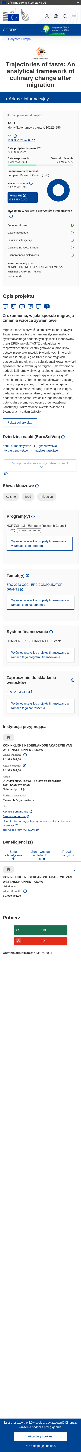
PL (47, 306)
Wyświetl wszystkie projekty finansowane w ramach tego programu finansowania (40, 655)
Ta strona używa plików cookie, (25, 1422)
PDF (43, 940)
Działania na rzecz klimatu (23, 247)
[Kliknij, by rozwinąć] (74, 870)
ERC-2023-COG (18, 692)
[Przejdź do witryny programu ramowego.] (41, 53)
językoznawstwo (46, 450)
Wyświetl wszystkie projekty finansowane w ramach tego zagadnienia (40, 602)
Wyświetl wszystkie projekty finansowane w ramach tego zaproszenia (40, 706)
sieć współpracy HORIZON (25, 830)
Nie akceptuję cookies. (40, 1445)
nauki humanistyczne (17, 446)
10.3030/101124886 (19, 140)
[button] (56, 16)
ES (22, 306)
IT (39, 306)
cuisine (11, 496)
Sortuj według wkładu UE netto (40, 855)
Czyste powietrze (18, 232)
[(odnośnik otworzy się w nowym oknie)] (16, 14)
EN (13, 306)
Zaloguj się (47, 16)
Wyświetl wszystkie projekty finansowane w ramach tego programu (38, 543)
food (28, 496)
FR (30, 306)
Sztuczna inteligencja (20, 239)
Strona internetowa (20, 817)
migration (46, 496)
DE (5, 306)
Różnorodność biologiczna (23, 254)
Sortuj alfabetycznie (13, 853)
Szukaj (65, 16)
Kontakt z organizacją (22, 812)
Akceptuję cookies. (40, 1436)
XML (43, 930)
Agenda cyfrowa (17, 225)
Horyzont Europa (19, 39)
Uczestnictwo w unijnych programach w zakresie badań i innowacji (36, 823)
